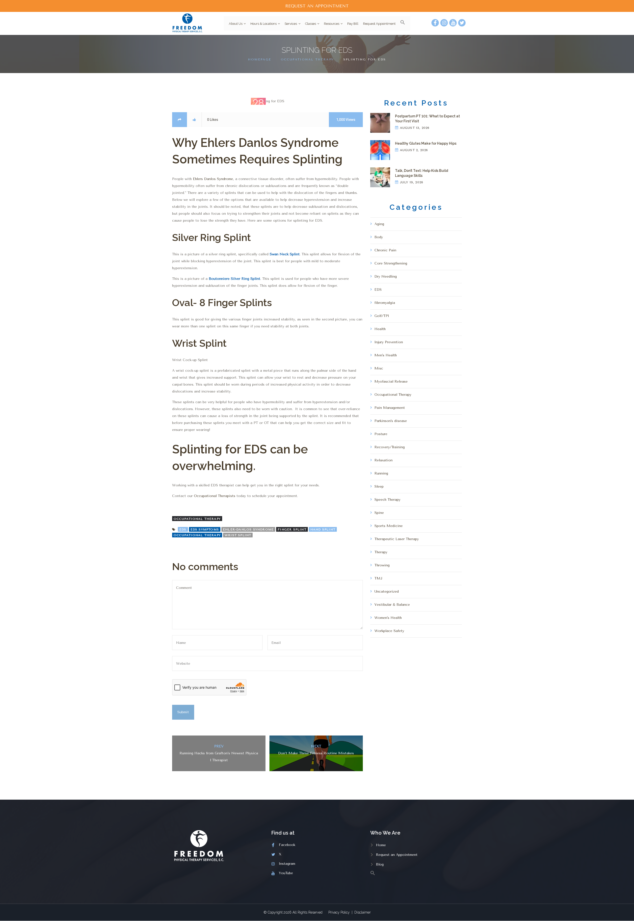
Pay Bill (352, 24)
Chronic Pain (385, 250)
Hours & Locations (263, 24)
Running (381, 473)
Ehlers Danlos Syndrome (212, 179)
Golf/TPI (381, 316)
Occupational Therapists (214, 496)
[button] (401, 23)
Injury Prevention (388, 342)
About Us (235, 24)
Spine (379, 513)
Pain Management (389, 408)
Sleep (379, 486)
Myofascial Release (391, 381)
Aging (379, 224)
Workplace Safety (389, 631)
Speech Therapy (387, 500)
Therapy (380, 552)
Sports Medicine (388, 526)
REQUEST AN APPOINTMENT (317, 5)
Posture (380, 434)
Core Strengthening (390, 263)
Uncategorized (386, 591)
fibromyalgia (384, 303)
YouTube (286, 873)
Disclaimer (362, 912)
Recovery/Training (389, 447)
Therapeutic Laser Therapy (396, 539)
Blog (380, 864)
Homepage (259, 59)
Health (380, 329)
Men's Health (385, 355)
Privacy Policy (339, 912)
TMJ (378, 578)
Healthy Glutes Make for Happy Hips (425, 143)
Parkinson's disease (390, 421)
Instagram (287, 864)
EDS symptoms (204, 529)
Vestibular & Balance (392, 605)
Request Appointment (379, 24)
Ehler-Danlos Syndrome (248, 529)
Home (381, 845)
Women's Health (388, 618)
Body (378, 237)
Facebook (287, 845)
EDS (182, 529)
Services (291, 24)
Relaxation (383, 460)
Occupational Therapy (307, 59)
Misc (378, 368)
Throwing (382, 565)
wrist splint (238, 535)
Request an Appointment (397, 855)
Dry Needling (385, 276)
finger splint (292, 529)
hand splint (322, 529)
